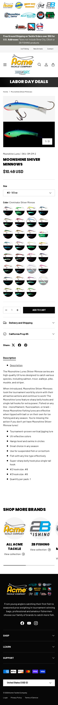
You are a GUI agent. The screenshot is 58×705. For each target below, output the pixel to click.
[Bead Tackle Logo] (31, 26)
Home (5, 92)
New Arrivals (38, 49)
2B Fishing (40, 544)
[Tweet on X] (13, 345)
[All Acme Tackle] (14, 528)
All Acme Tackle (14, 546)
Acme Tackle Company (18, 693)
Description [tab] (9, 357)
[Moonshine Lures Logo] (12, 15)
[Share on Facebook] (19, 345)
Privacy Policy (16, 697)
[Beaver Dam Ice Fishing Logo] (40, 15)
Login (5, 697)
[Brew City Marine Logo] (29, 5)
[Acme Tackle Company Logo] (8, 5)
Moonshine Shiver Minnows (21, 92)
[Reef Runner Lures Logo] (28, 15)
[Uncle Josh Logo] (50, 15)
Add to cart (39, 310)
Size (5, 186)
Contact (50, 49)
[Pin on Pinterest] (26, 345)
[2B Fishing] (40, 528)
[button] (53, 64)
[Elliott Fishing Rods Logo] (40, 5)
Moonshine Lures (11, 154)
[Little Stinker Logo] (20, 27)
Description (16, 365)
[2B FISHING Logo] (50, 5)
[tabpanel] (29, 425)
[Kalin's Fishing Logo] (19, 5)
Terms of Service (31, 697)
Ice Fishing (25, 49)
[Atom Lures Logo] (40, 26)
